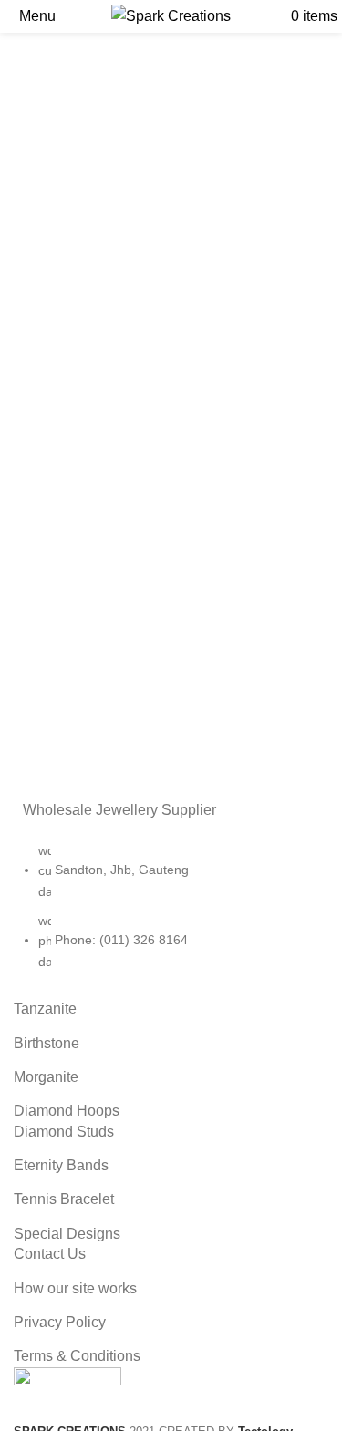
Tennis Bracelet (64, 1199)
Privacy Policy (60, 1322)
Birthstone (46, 1043)
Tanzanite (45, 1008)
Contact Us (50, 1253)
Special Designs (67, 1233)
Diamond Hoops (66, 1110)
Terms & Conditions (77, 1356)
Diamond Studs (64, 1131)
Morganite (46, 1077)
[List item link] (171, 915)
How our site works (75, 1288)
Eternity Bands (61, 1165)
